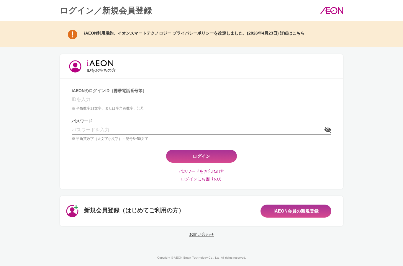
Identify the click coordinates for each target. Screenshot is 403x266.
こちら (298, 33)
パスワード (82, 121)
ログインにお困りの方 (201, 179)
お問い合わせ (201, 234)
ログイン (201, 156)
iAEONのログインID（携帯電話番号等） (109, 90)
